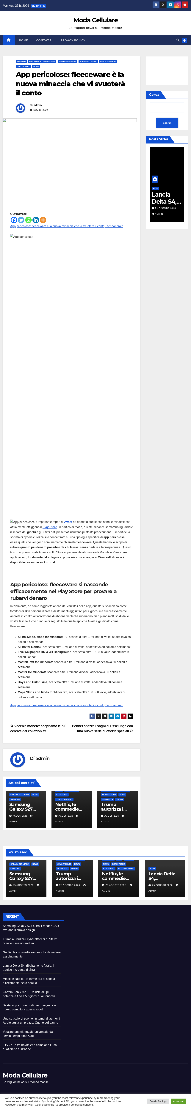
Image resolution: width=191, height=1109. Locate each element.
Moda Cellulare (95, 20)
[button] (177, 40)
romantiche (118, 864)
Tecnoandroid (114, 226)
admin (38, 105)
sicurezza (107, 799)
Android (21, 62)
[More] (43, 220)
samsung (15, 799)
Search (167, 122)
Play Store (50, 527)
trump (119, 799)
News (36, 66)
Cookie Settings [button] (158, 1101)
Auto (152, 869)
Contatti (44, 40)
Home (23, 40)
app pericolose (88, 62)
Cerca (154, 95)
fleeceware (23, 66)
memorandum (109, 795)
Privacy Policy (73, 40)
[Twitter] (21, 220)
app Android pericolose (42, 62)
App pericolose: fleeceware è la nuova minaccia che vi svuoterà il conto (57, 226)
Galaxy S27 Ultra (19, 795)
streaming (62, 795)
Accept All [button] (178, 1101)
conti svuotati (108, 62)
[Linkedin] (35, 220)
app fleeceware (67, 62)
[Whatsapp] (28, 220)
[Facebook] (14, 220)
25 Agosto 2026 (174, 208)
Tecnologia (168, 188)
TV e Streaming (64, 799)
